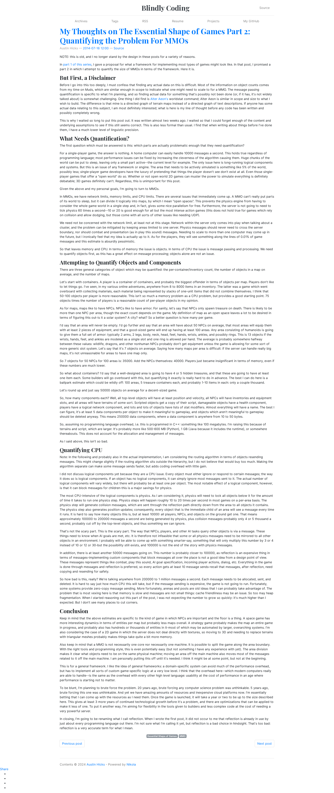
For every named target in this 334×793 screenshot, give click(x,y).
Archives (81, 21)
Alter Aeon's (159, 99)
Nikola (131, 764)
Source (264, 8)
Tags (114, 21)
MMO (183, 736)
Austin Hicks (96, 764)
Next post (264, 743)
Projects (213, 21)
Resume (177, 21)
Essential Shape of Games (162, 736)
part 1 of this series (77, 64)
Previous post (72, 743)
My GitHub (251, 21)
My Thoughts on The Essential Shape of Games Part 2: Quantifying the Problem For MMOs (155, 35)
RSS (145, 21)
